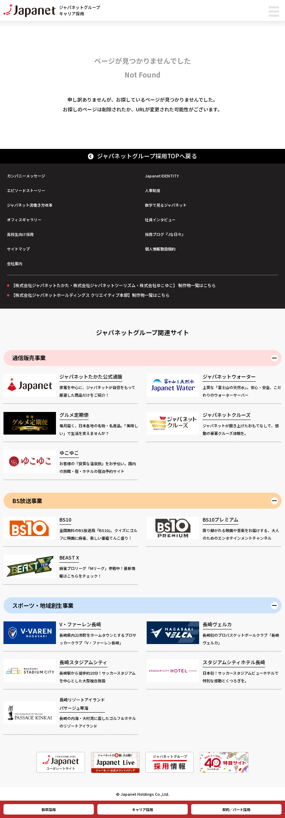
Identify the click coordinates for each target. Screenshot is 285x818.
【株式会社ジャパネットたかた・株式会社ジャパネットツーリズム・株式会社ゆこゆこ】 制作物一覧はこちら (113, 285)
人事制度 (152, 190)
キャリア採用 (142, 809)
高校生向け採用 (20, 234)
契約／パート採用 (236, 809)
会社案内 (14, 263)
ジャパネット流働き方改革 (29, 205)
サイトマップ (18, 249)
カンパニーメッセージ (26, 175)
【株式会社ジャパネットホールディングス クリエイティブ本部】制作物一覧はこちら (90, 295)
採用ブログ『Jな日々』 (165, 234)
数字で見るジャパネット (166, 205)
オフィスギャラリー (24, 219)
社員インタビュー (160, 219)
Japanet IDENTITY (162, 175)
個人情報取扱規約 (160, 249)
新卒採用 (49, 809)
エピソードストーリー (26, 190)
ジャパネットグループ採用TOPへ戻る (147, 156)
